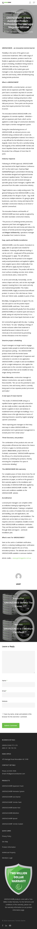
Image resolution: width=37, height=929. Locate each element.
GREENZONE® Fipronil (9, 818)
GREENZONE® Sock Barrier (11, 797)
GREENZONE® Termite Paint (11, 802)
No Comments (28, 32)
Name (4, 681)
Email (4, 691)
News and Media (18, 12)
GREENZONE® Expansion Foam (13, 786)
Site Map (5, 842)
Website (4, 701)
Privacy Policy (6, 836)
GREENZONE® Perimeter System (13, 791)
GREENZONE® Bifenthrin (10, 813)
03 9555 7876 (11, 771)
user (7, 32)
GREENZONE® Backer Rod (11, 808)
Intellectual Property (8, 852)
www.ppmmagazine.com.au (22, 558)
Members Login (7, 858)
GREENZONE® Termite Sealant (12, 824)
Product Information (9, 847)
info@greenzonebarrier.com (15, 774)
